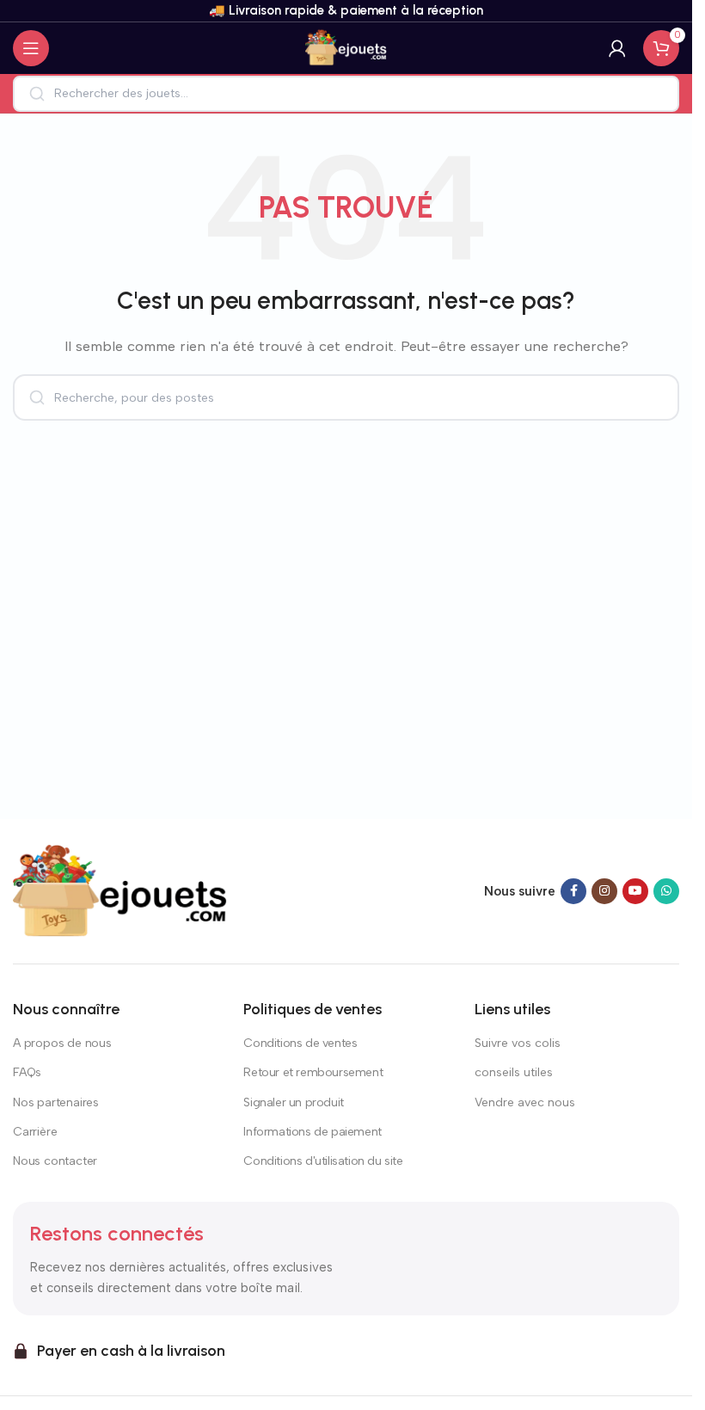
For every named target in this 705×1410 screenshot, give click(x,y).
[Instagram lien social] (604, 891)
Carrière (35, 1131)
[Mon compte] (617, 48)
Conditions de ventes (300, 1043)
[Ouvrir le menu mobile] (31, 48)
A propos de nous (62, 1043)
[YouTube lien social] (635, 891)
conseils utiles (514, 1072)
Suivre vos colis (518, 1043)
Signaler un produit (293, 1102)
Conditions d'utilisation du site (322, 1161)
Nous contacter (55, 1161)
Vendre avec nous (525, 1102)
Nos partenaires (56, 1102)
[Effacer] (654, 94)
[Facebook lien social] (573, 891)
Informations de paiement (312, 1131)
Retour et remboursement (313, 1072)
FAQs (27, 1072)
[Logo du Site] (346, 47)
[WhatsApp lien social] (666, 891)
